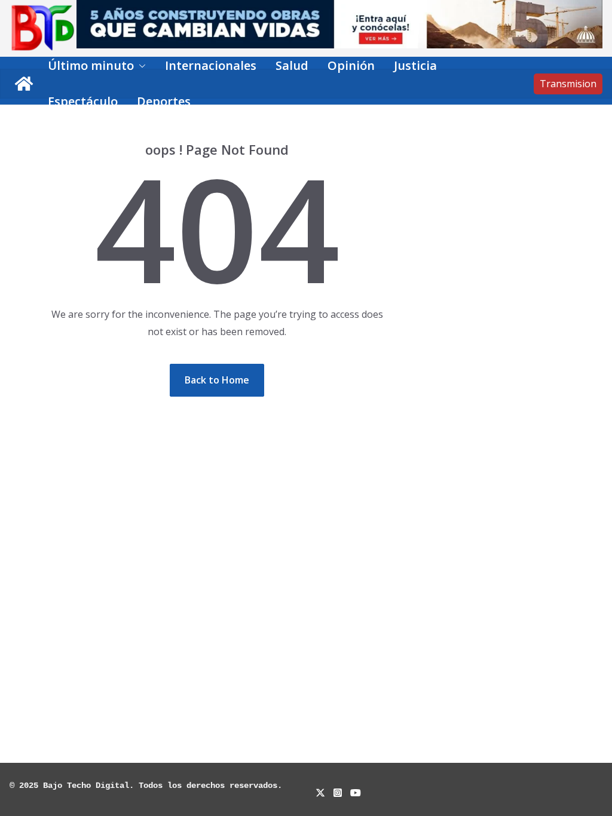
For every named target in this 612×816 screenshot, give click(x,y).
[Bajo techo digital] (23, 83)
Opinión (351, 65)
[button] (140, 66)
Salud (292, 65)
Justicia (415, 65)
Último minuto (91, 65)
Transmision (568, 83)
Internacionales (210, 65)
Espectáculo (83, 101)
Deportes (164, 101)
